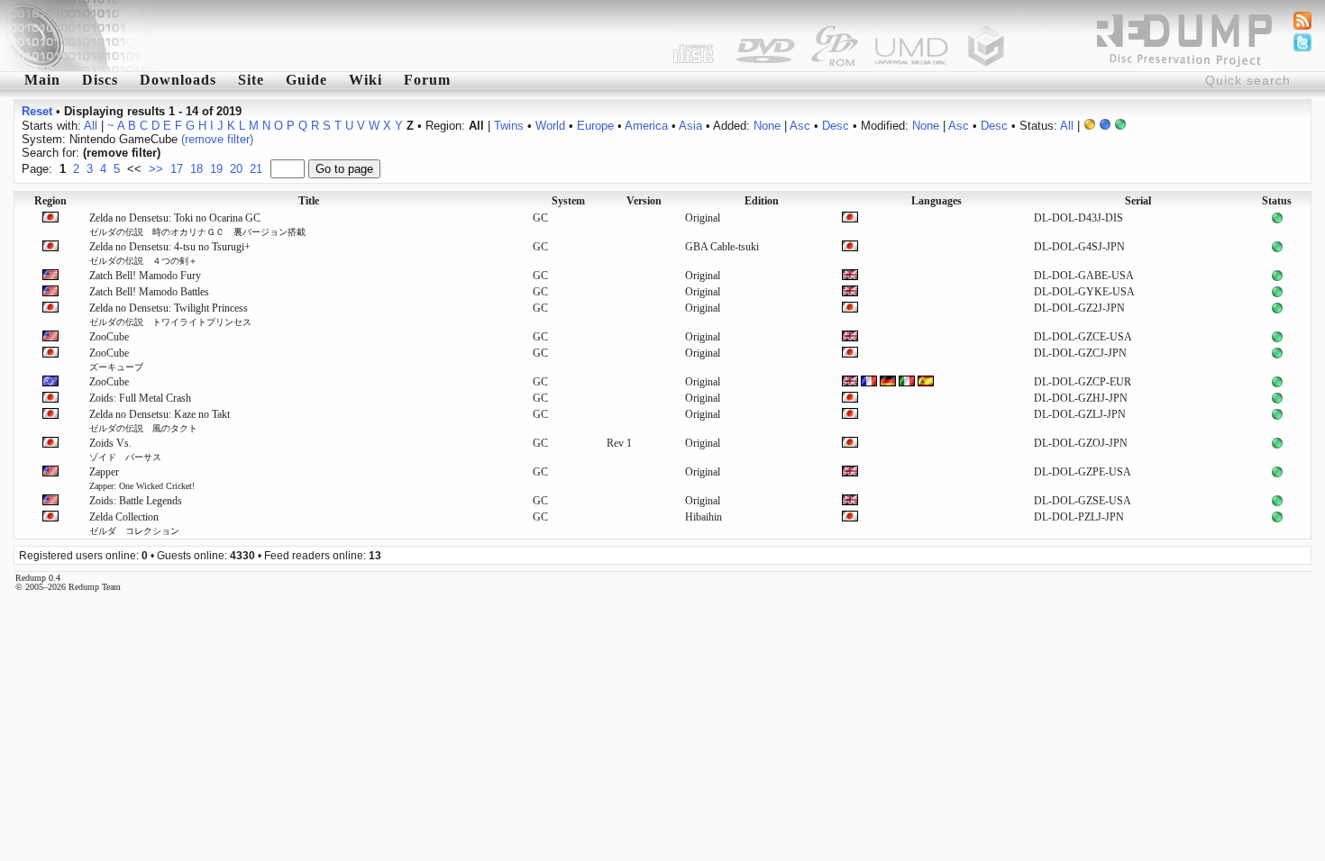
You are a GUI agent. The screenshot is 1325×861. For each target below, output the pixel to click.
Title (308, 201)
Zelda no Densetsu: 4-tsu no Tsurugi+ (170, 253)
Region (50, 201)
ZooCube (109, 337)
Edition (762, 201)
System (568, 201)
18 (196, 169)
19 (216, 169)
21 (256, 169)
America (646, 125)
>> (156, 169)
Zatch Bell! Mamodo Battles (149, 291)
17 (176, 169)
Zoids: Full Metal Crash (140, 398)
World (550, 125)
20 (236, 169)
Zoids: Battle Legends (135, 500)
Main (42, 79)
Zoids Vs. (125, 449)
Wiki (365, 79)
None (767, 125)
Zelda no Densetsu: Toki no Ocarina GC (197, 224)
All (90, 125)
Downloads (178, 79)
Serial (1138, 201)
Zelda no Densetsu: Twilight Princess (170, 314)
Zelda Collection (134, 523)
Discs (100, 79)
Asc (800, 125)
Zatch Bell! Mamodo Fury (145, 275)
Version (644, 201)
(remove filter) (217, 139)
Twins (509, 125)
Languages (936, 201)
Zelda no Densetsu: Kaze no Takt (159, 420)
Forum (427, 79)
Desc (835, 125)
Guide (306, 79)
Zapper (142, 478)
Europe (595, 125)
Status (1277, 201)
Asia (690, 125)
